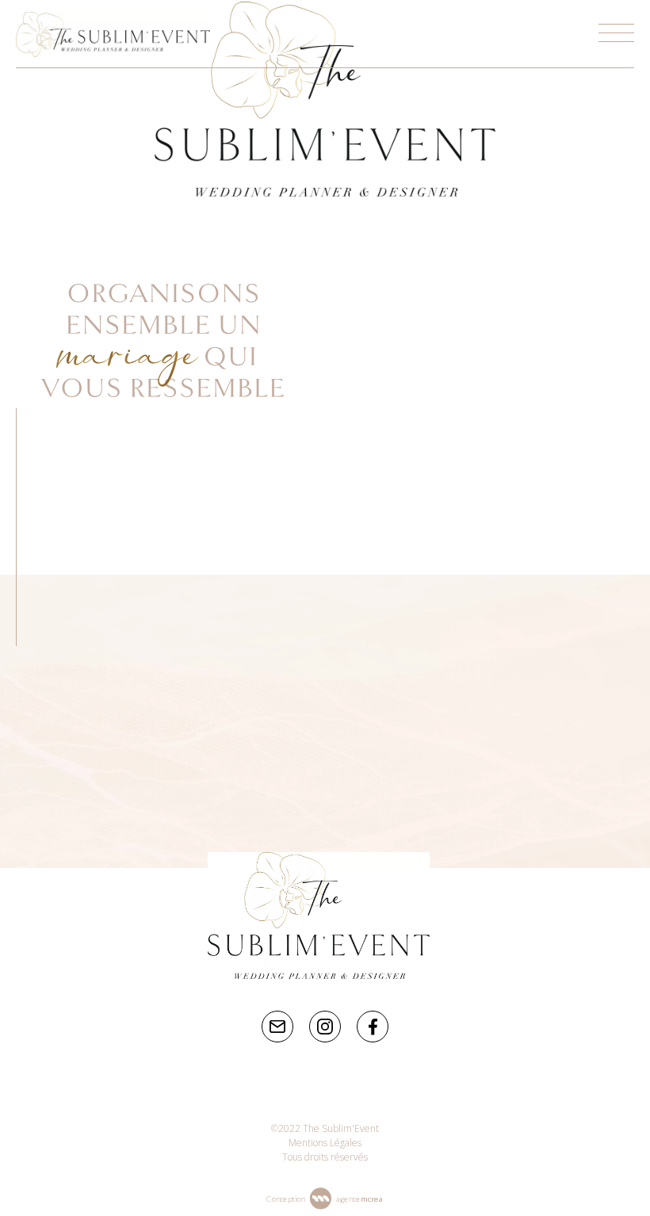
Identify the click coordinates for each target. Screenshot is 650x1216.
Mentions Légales (325, 1142)
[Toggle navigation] (616, 34)
